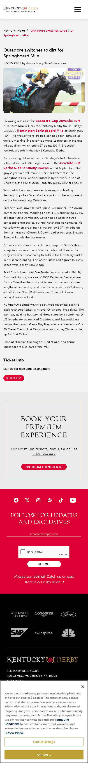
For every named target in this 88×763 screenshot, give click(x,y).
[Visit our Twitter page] (27, 500)
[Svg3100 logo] (68, 632)
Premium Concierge (44, 467)
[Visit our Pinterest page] (49, 500)
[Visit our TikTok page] (60, 500)
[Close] (83, 687)
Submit (44, 564)
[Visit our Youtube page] (72, 500)
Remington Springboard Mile (40, 131)
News (21, 30)
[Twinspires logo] (44, 632)
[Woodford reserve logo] (19, 614)
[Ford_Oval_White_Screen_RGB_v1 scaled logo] (68, 614)
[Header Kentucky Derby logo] (20, 10)
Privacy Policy (14, 732)
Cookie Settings (44, 742)
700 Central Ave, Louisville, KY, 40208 (32, 675)
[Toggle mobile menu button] (77, 9)
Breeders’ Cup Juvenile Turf (58, 121)
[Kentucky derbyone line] (42, 660)
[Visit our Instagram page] (38, 500)
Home (7, 30)
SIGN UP (13, 378)
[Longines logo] (44, 614)
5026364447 (44, 454)
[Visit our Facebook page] (16, 500)
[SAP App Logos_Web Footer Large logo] (19, 632)
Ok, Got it (44, 754)
